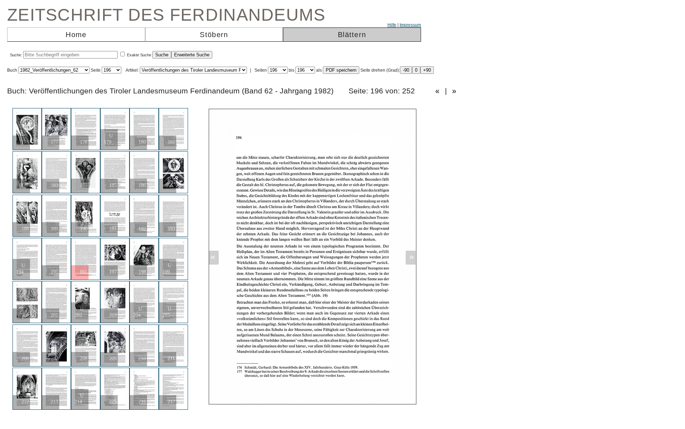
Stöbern (214, 35)
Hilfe (391, 24)
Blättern (352, 35)
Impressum (410, 24)
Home (76, 35)
